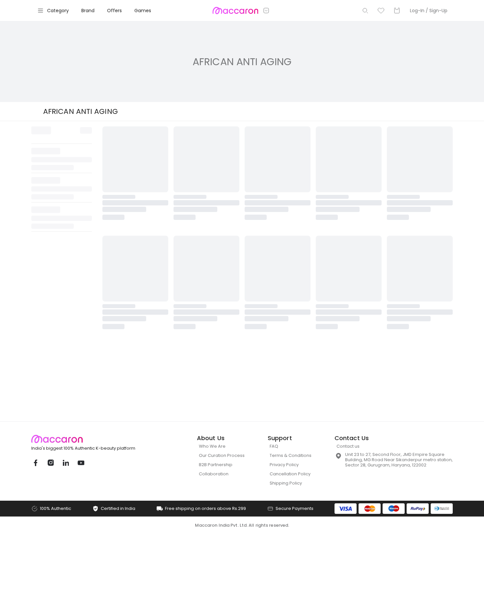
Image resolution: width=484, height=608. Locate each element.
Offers (114, 10)
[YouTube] (81, 312)
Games (142, 10)
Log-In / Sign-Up (428, 10)
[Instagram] (50, 312)
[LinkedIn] (65, 312)
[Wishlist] (381, 10)
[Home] (235, 10)
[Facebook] (35, 312)
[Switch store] (266, 10)
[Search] (365, 10)
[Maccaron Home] (95, 288)
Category (58, 10)
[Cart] (397, 10)
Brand (87, 10)
